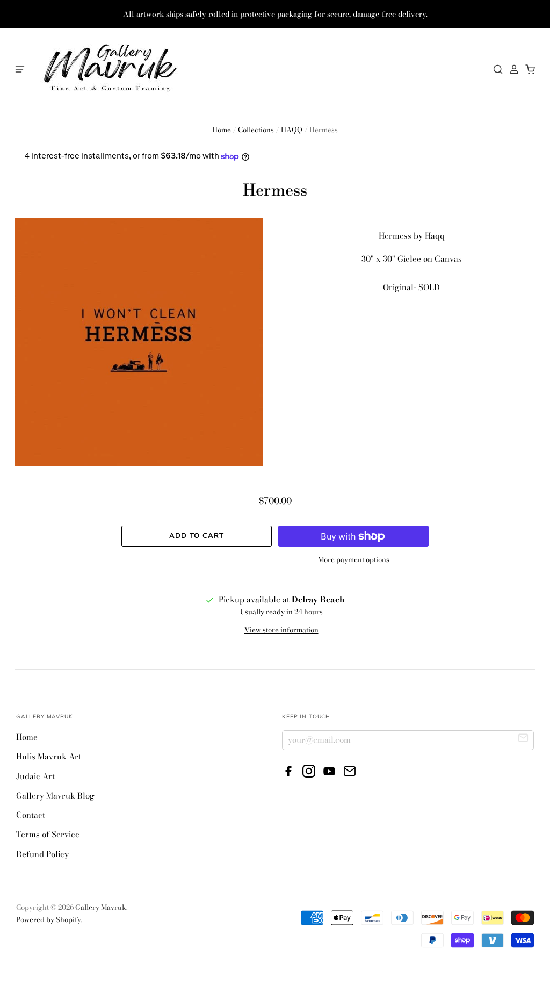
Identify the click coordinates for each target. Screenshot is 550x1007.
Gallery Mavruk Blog (55, 795)
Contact (30, 815)
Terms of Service (47, 834)
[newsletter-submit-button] (523, 740)
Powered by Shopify (48, 919)
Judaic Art (35, 776)
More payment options (353, 559)
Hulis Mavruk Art (48, 756)
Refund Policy (42, 854)
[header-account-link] (511, 69)
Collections (256, 129)
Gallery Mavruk (100, 907)
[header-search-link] (495, 69)
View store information (281, 629)
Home (221, 129)
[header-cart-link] (527, 69)
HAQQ (291, 129)
